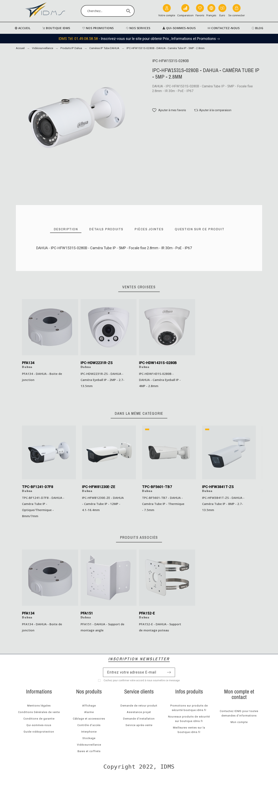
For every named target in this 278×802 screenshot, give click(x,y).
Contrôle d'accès (89, 725)
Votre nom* (45, 262)
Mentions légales (39, 705)
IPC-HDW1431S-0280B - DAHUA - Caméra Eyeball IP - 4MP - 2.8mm (160, 380)
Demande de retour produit (138, 705)
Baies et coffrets (89, 751)
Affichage (89, 705)
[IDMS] (45, 11)
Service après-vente (139, 725)
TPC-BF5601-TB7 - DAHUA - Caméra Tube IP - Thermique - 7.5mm (163, 504)
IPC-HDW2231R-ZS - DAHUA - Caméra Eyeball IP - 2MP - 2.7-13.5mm (102, 380)
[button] (169, 110)
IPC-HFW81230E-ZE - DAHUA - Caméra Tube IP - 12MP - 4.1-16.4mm (103, 504)
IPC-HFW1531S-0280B (53, 263)
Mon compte (239, 722)
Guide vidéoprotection (39, 731)
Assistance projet (139, 712)
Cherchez (129, 11)
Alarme (89, 712)
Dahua (27, 367)
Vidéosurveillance (89, 744)
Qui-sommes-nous (38, 725)
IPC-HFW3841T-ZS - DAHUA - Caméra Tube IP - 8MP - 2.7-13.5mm (223, 504)
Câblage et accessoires (89, 718)
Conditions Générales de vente (39, 712)
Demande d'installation (139, 718)
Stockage (88, 738)
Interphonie (89, 731)
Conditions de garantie (39, 718)
